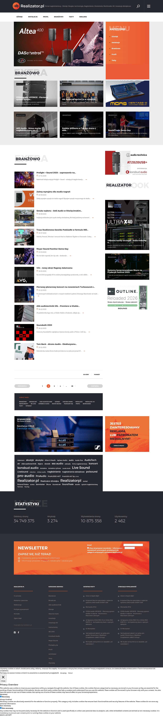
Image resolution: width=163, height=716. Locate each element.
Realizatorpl (70, 480)
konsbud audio (28, 467)
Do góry (86, 374)
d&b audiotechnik (46, 401)
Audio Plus (79, 460)
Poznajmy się (68, 403)
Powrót (97, 374)
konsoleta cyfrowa (54, 468)
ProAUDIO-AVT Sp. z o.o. (70, 476)
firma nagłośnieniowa (79, 464)
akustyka (39, 460)
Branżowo (116, 48)
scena (32, 484)
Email (89, 545)
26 (72, 386)
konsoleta (43, 468)
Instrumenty (23, 403)
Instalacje (116, 42)
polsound (91, 471)
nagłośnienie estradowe (73, 472)
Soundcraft (57, 484)
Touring (26, 486)
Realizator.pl (28, 480)
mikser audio (41, 472)
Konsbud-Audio (44, 403)
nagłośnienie (54, 471)
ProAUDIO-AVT (54, 476)
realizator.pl (27, 625)
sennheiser (87, 403)
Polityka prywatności (21, 609)
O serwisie (17, 596)
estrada (68, 464)
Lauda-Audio (66, 468)
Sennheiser (40, 484)
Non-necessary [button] (5, 705)
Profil (114, 54)
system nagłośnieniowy (90, 484)
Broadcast (33, 401)
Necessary (6, 697)
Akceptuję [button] (63, 673)
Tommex (20, 486)
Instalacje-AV (90, 401)
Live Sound (81, 467)
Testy (114, 60)
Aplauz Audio (62, 460)
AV (18, 464)
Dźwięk (115, 36)
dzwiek (47, 464)
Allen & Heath (50, 460)
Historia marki (68, 401)
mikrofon (33, 472)
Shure (48, 484)
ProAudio (41, 476)
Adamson (20, 460)
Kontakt (17, 614)
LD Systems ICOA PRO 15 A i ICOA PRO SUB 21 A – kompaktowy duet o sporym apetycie (99, 622)
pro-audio (25, 475)
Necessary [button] (3, 694)
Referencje (17, 605)
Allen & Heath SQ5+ (92, 596)
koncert (93, 463)
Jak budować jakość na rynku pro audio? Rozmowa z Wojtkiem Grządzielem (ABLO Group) (98, 635)
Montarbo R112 (91, 607)
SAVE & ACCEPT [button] (6, 715)
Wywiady (29, 406)
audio (71, 460)
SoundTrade (68, 484)
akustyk (30, 460)
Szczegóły (53, 668)
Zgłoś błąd (17, 618)
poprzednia (22, 386)
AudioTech (90, 460)
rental (85, 481)
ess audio (57, 463)
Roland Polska (23, 484)
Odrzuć (70, 673)
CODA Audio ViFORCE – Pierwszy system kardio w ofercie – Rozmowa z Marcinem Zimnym (100, 613)
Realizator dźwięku (50, 481)
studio (77, 484)
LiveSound (22, 471)
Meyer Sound (56, 403)
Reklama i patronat (21, 600)
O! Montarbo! (90, 628)
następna (95, 386)
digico (40, 464)
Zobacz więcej (119, 445)
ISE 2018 (33, 403)
